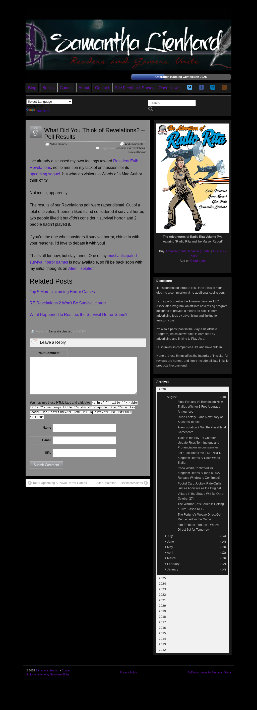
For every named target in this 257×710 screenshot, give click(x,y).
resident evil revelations (130, 148)
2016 (162, 628)
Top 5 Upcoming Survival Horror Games (60, 483)
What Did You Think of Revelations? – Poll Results (94, 133)
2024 (162, 583)
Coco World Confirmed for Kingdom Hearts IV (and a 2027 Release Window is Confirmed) (199, 473)
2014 (162, 639)
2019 (162, 611)
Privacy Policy (128, 672)
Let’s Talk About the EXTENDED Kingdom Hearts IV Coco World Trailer (199, 457)
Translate (42, 111)
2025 (162, 578)
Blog (32, 88)
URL (48, 452)
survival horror (137, 152)
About (84, 88)
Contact (102, 88)
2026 (162, 389)
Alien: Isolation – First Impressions (119, 483)
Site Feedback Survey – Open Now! (147, 88)
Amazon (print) (176, 251)
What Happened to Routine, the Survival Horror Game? (78, 314)
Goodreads (198, 261)
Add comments (134, 144)
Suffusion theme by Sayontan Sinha (47, 674)
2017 (162, 622)
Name (47, 427)
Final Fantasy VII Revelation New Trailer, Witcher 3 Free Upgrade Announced (200, 406)
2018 (162, 617)
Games (66, 88)
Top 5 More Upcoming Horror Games (62, 292)
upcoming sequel (45, 174)
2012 (162, 650)
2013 (162, 644)
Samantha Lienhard (60, 331)
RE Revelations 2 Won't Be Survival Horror (68, 303)
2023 (162, 589)
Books (48, 88)
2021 (162, 600)
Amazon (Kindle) (199, 251)
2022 (162, 595)
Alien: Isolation (81, 268)
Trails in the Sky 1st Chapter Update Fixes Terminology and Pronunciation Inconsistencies (198, 442)
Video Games (58, 144)
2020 (162, 606)
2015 (162, 633)
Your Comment (48, 353)
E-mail (46, 440)
